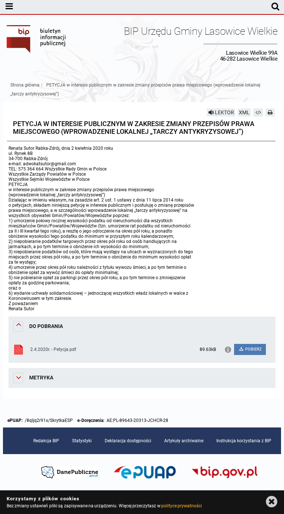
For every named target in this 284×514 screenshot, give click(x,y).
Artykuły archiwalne (183, 440)
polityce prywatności (181, 505)
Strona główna (25, 85)
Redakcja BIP (46, 440)
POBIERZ (253, 349)
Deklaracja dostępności (128, 440)
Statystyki (82, 440)
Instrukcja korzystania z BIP (243, 440)
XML (244, 112)
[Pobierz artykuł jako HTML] (258, 112)
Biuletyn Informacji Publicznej (37, 43)
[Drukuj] (270, 112)
